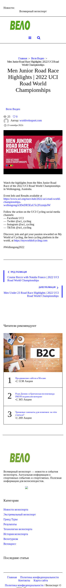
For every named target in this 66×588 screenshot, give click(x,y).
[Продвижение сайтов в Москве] (33, 352)
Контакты (24, 580)
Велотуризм (11, 538)
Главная (22, 58)
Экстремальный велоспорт (20, 514)
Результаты (10, 524)
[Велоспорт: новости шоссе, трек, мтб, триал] (33, 25)
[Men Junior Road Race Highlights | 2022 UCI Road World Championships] (33, 151)
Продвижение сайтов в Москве (30, 378)
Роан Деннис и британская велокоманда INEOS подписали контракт (35, 395)
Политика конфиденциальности (39, 577)
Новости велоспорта (16, 509)
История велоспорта (16, 534)
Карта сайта (41, 580)
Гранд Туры (11, 519)
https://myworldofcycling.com (30, 240)
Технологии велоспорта (18, 529)
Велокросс (10, 543)
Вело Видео (37, 58)
